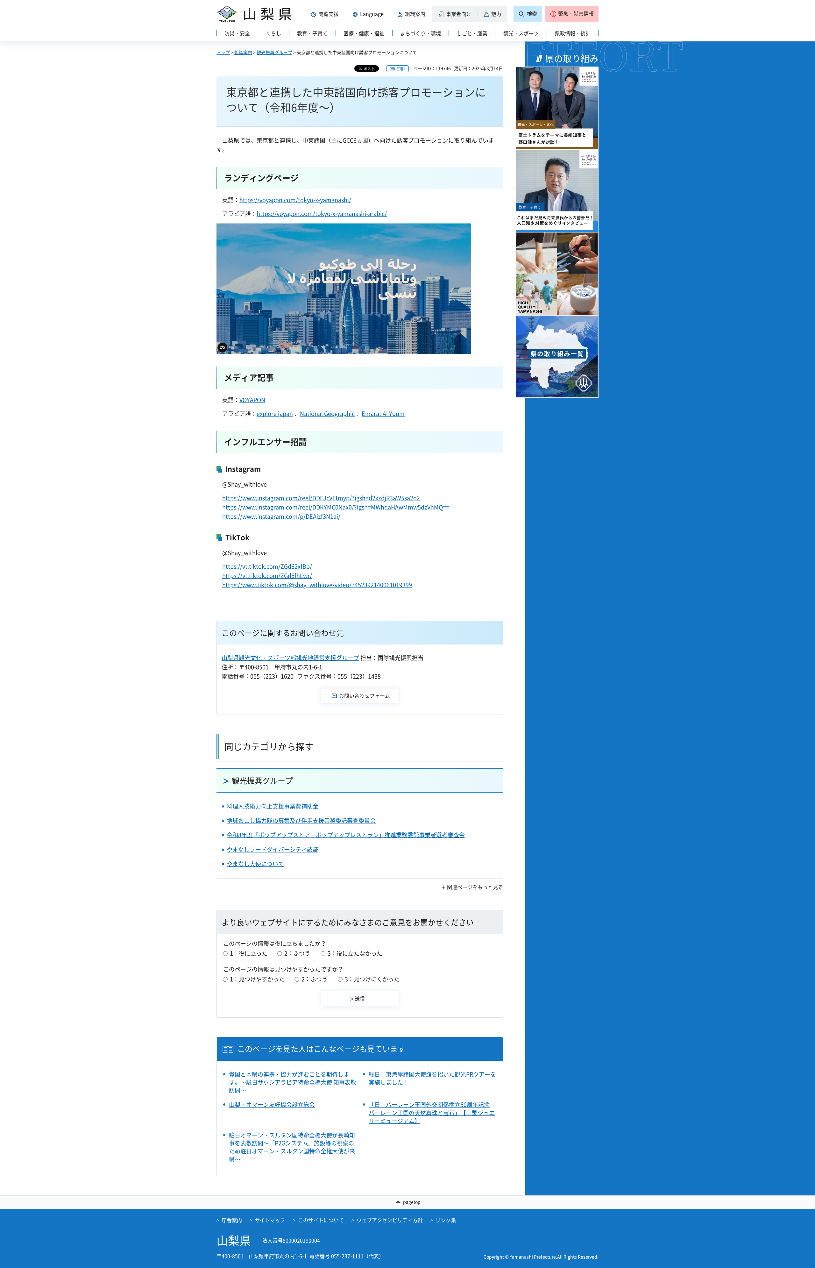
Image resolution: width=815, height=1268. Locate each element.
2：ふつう (297, 953)
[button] (326, 14)
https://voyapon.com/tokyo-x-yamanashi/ (295, 200)
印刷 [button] (400, 69)
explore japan (275, 413)
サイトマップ (270, 1220)
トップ (223, 52)
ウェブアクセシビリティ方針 (390, 1220)
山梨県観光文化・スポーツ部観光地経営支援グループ (290, 657)
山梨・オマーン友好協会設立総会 (272, 1104)
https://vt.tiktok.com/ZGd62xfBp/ (267, 566)
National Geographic (327, 413)
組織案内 (243, 52)
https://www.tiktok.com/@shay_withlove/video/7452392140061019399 (317, 585)
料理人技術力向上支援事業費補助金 (272, 806)
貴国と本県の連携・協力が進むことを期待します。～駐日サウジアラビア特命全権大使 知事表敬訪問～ (292, 1082)
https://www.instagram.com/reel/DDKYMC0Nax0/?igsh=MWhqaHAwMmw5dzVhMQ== (335, 507)
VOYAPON (252, 399)
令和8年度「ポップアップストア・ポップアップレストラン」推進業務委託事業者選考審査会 (346, 834)
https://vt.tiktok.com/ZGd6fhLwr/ (267, 575)
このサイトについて (321, 1220)
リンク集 (446, 1220)
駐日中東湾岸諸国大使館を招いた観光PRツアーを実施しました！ (432, 1078)
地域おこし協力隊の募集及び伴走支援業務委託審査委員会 (301, 820)
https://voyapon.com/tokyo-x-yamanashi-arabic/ (322, 213)
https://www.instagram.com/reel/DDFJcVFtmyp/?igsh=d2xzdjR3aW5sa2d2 (321, 498)
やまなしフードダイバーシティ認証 (272, 849)
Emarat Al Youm (383, 413)
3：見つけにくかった (372, 979)
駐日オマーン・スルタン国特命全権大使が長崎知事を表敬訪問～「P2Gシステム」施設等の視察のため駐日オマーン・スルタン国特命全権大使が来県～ (292, 1147)
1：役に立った (248, 953)
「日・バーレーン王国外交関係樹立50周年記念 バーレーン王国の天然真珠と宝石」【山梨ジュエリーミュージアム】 (432, 1113)
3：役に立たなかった (355, 953)
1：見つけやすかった (257, 979)
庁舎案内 (232, 1220)
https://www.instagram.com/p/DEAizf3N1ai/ (281, 516)
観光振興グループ (274, 52)
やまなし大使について (255, 863)
